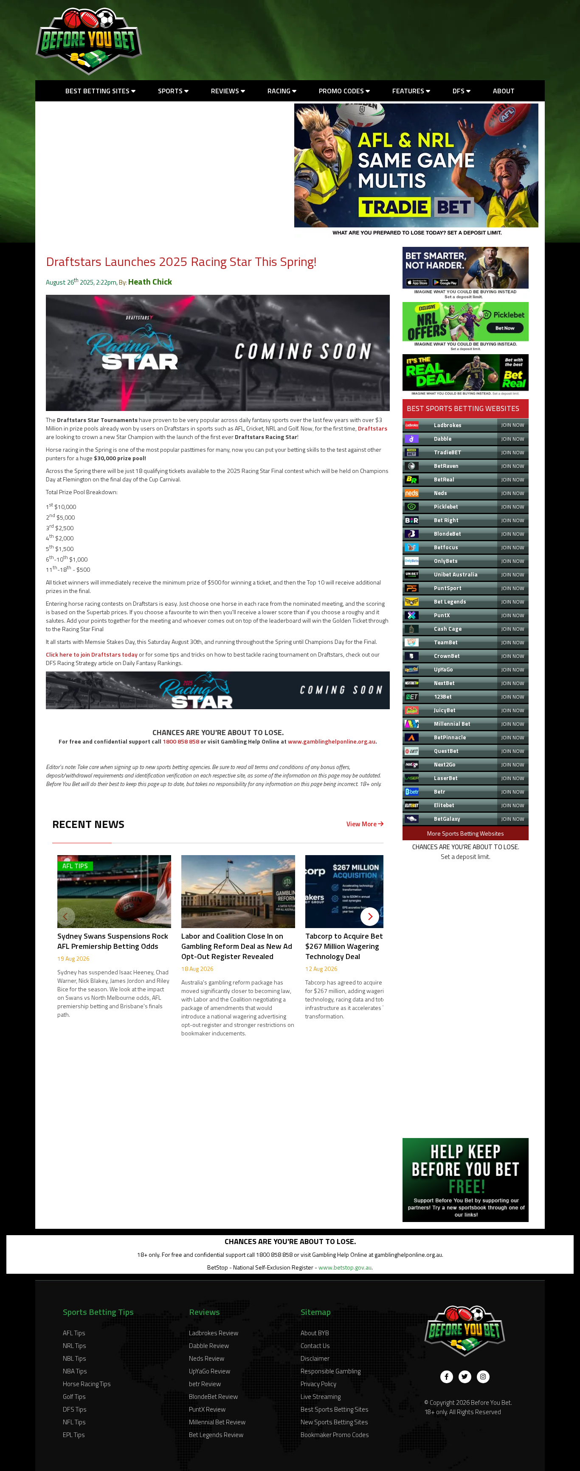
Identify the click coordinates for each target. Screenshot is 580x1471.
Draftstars (372, 428)
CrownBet (447, 656)
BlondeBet (447, 533)
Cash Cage (448, 628)
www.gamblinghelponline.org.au (331, 741)
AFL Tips (74, 1333)
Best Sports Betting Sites (335, 1409)
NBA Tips (75, 1371)
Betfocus (446, 547)
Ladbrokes (448, 425)
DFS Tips (75, 1409)
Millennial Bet (452, 723)
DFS (459, 91)
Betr (439, 791)
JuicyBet (445, 710)
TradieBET (448, 452)
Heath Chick (150, 281)
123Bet (443, 696)
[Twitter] (465, 1376)
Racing (279, 91)
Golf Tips (74, 1396)
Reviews (226, 91)
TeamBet (446, 642)
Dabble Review (209, 1346)
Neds (440, 493)
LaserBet (446, 778)
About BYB (315, 1333)
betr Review (205, 1384)
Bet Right (446, 520)
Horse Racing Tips (87, 1384)
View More (362, 824)
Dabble (442, 438)
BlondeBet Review (213, 1396)
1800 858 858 (181, 741)
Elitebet (444, 805)
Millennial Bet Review (217, 1422)
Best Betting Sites (98, 91)
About (504, 91)
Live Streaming (321, 1396)
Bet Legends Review (216, 1435)
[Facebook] (446, 1376)
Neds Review (206, 1358)
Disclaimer (315, 1358)
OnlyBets (446, 561)
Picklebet (446, 506)
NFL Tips (74, 1422)
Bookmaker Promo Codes (335, 1435)
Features (409, 91)
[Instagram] (483, 1376)
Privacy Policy (318, 1384)
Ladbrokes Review (213, 1333)
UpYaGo (443, 669)
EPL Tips (74, 1435)
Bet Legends (450, 601)
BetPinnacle (450, 737)
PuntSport (448, 588)
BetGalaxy (447, 818)
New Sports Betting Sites (334, 1422)
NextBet (444, 683)
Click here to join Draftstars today (92, 654)
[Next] (369, 916)
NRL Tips (74, 1346)
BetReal (444, 479)
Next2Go (445, 764)
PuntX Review (207, 1409)
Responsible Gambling (330, 1371)
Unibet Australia (456, 574)
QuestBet (446, 751)
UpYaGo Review (209, 1371)
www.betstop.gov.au (345, 1267)
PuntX (442, 615)
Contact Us (315, 1346)
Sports (171, 91)
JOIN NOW (512, 425)
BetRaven (446, 465)
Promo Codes (342, 91)
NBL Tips (74, 1358)
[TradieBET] (466, 297)
